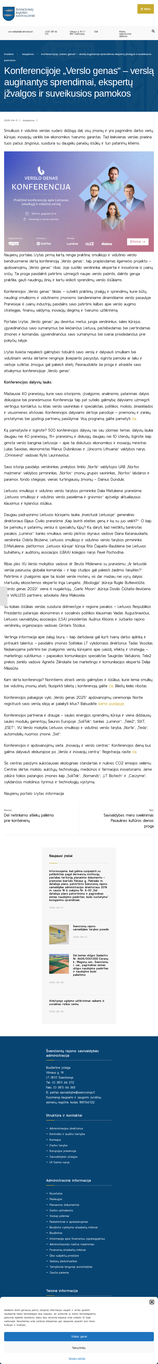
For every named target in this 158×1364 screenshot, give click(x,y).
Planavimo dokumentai (64, 1204)
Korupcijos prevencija (63, 1151)
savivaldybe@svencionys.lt (20, 31)
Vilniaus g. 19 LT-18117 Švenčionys (78, 32)
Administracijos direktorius (66, 1128)
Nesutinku (79, 1348)
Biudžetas (56, 1233)
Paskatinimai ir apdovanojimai (69, 1221)
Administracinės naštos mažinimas (72, 1244)
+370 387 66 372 (51, 32)
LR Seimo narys (60, 1162)
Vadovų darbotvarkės (63, 1261)
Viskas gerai (79, 1336)
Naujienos (28, 54)
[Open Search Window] (153, 31)
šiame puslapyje (111, 703)
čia (111, 686)
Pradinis (9, 54)
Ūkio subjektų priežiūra (64, 1255)
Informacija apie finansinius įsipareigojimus (77, 1238)
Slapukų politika (77, 1358)
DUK (96, 31)
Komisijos (55, 1139)
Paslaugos (56, 1199)
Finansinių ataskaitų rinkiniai (68, 1249)
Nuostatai (56, 1193)
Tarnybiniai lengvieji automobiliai (71, 1266)
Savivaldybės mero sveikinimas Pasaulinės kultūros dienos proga (129, 818)
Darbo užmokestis (61, 1210)
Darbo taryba (58, 1145)
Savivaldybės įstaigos (64, 1156)
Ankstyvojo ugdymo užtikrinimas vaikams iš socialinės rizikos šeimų (76, 1002)
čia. (135, 418)
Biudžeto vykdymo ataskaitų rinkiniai (74, 1227)
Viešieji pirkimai (59, 1216)
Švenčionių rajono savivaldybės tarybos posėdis (91, 928)
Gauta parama (59, 1272)
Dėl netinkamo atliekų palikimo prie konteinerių (29, 816)
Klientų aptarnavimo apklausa (125, 33)
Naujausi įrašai (60, 856)
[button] (152, 1302)
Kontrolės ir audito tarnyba (67, 1134)
